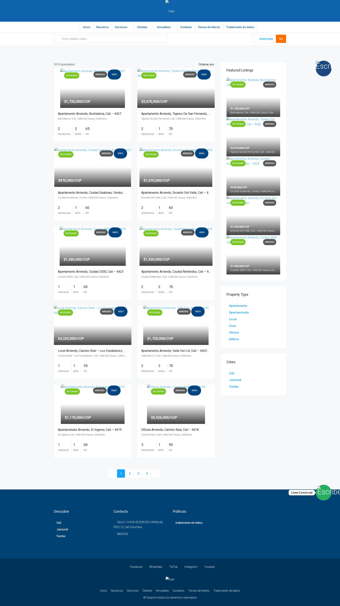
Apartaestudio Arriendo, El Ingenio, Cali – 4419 (90, 430)
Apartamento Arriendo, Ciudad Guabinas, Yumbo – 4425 (95, 193)
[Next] (156, 473)
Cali (231, 373)
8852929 (122, 534)
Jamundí (235, 380)
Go (281, 39)
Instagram (191, 566)
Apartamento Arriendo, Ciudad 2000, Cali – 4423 (91, 271)
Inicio (86, 27)
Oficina (234, 332)
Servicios (121, 27)
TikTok (173, 566)
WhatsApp (156, 566)
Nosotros (102, 27)
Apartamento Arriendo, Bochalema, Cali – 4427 (89, 114)
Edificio (234, 339)
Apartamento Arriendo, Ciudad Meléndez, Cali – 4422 (177, 271)
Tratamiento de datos (240, 27)
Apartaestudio (239, 312)
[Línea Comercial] (324, 492)
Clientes (142, 27)
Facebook (136, 566)
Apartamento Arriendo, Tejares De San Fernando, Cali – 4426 (182, 114)
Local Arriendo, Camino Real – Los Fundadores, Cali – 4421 (98, 351)
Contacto (186, 27)
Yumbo (234, 386)
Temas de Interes (209, 27)
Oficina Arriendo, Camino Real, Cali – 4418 (170, 430)
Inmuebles (164, 27)
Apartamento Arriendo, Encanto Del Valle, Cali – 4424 (177, 193)
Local (233, 319)
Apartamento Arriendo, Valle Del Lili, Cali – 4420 (174, 351)
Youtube (209, 566)
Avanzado (266, 39)
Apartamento (238, 306)
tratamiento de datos (189, 522)
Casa (232, 326)
